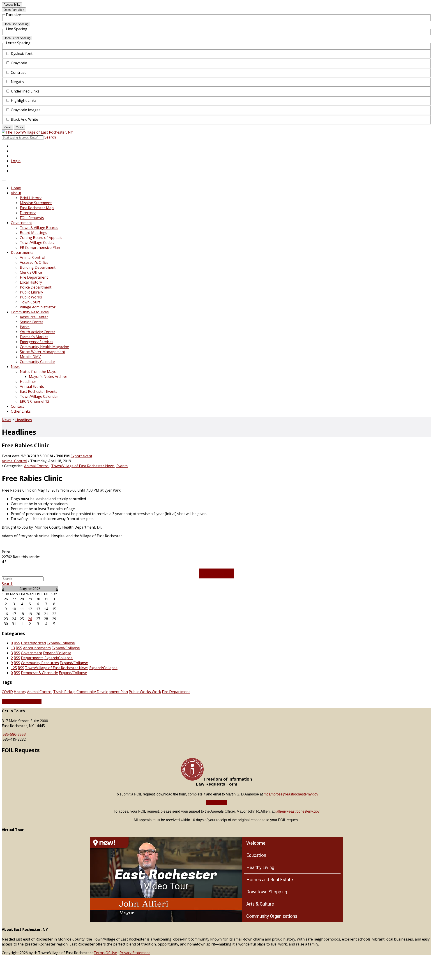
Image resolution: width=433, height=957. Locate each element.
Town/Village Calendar (39, 396)
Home (16, 187)
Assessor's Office (34, 262)
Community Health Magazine (44, 346)
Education (256, 855)
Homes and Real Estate (269, 879)
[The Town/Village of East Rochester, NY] (37, 132)
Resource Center (34, 316)
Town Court (30, 302)
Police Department (35, 287)
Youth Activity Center (37, 331)
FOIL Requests (32, 217)
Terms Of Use (105, 952)
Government (21, 222)
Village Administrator (37, 307)
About (16, 192)
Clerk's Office (31, 272)
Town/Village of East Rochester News (83, 465)
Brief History (30, 197)
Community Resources (30, 312)
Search (50, 137)
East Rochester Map (37, 207)
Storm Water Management (42, 351)
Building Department (37, 267)
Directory (28, 212)
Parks (25, 326)
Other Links (21, 411)
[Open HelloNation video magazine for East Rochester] (109, 842)
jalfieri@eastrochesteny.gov (297, 811)
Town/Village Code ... (37, 242)
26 (30, 618)
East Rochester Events (38, 391)
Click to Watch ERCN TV (21, 701)
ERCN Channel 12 (34, 401)
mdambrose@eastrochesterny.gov (291, 794)
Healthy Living (260, 867)
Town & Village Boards (39, 227)
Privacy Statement (135, 952)
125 (14, 667)
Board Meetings (33, 232)
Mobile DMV (30, 356)
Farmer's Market (34, 336)
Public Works (31, 297)
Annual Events (32, 386)
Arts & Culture (260, 904)
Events (122, 465)
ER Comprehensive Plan (40, 247)
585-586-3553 (14, 734)
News (15, 366)
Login (16, 160)
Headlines (28, 381)
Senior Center (31, 321)
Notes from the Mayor (39, 371)
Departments (22, 252)
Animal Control (32, 257)
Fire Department (34, 277)
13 (13, 647)
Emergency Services (36, 341)
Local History (31, 282)
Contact (17, 406)
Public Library (31, 292)
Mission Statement (36, 202)
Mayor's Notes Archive (48, 376)
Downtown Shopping (266, 892)
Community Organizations (271, 916)
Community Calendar (37, 361)
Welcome (255, 843)
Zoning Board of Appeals (41, 237)
